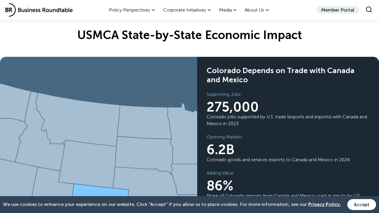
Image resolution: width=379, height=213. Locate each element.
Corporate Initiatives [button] (184, 10)
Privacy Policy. (324, 204)
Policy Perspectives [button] (129, 10)
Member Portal (337, 10)
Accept (362, 204)
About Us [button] (254, 10)
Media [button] (225, 10)
